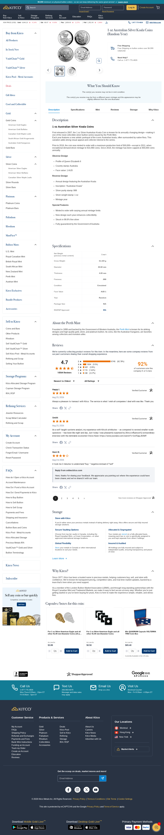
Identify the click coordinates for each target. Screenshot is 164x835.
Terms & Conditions (95, 799)
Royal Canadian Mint (15, 257)
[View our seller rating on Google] (140, 674)
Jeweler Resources (14, 413)
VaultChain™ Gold (15, 58)
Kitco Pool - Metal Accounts (19, 76)
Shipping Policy (19, 733)
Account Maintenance (15, 482)
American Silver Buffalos (18, 173)
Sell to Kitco (13, 321)
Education (16, 754)
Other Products (12, 334)
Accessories (11, 308)
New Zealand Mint (14, 271)
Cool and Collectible (16, 104)
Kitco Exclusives (14, 290)
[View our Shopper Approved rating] (79, 674)
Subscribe (11, 578)
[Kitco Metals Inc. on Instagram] (77, 790)
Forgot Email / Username (17, 453)
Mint (98, 110)
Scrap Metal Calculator (16, 418)
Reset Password (108, 11)
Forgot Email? (84, 11)
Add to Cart (71, 651)
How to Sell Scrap (14, 507)
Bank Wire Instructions (22, 742)
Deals (8, 85)
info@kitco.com (155, 22)
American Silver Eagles (17, 168)
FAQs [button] (89, 17)
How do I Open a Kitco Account (20, 477)
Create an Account (20, 751)
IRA (104, 310)
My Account (13, 435)
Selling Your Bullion (15, 364)
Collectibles (44, 742)
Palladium (10, 217)
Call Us (25, 686)
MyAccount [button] (62, 17)
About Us (89, 727)
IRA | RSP (10, 393)
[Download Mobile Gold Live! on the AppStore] (37, 827)
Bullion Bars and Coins (16, 528)
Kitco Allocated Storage (16, 537)
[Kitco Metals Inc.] (22, 709)
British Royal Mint (14, 262)
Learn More (58, 558)
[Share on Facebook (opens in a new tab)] (61, 408)
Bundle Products (14, 299)
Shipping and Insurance (16, 518)
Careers (89, 730)
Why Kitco (154, 110)
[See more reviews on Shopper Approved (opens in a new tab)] (69, 408)
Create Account (146, 7)
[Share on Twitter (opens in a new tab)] (65, 408)
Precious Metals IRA (15, 543)
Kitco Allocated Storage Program (20, 383)
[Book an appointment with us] (122, 690)
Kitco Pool (64, 730)
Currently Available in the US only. (137, 656)
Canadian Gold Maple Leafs (19, 134)
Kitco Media (90, 736)
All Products (12, 40)
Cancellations (12, 523)
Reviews (115, 110)
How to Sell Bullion (14, 502)
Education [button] (77, 17)
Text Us (67, 686)
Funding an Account (21, 745)
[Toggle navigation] (35, 33)
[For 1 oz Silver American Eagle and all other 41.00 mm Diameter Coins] (103, 618)
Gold (8, 113)
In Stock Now (12, 49)
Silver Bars (11, 187)
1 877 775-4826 (137, 22)
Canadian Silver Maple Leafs (20, 177)
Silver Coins (11, 164)
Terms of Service (111, 807)
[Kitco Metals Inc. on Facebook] (68, 790)
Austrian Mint (12, 282)
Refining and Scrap (14, 359)
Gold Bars (10, 148)
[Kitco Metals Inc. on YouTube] (96, 790)
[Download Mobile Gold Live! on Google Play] (20, 827)
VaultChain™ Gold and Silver (19, 548)
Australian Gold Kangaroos (19, 143)
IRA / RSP (64, 742)
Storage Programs (16, 376)
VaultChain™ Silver (15, 67)
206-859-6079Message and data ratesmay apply (71, 692)
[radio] (103, 361)
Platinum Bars (12, 208)
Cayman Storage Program (17, 388)
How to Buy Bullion (14, 497)
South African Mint (14, 266)
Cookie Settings (124, 799)
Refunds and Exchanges (23, 736)
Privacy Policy (79, 799)
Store (57, 548)
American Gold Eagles (17, 125)
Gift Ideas (10, 95)
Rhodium (10, 226)
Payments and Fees (15, 512)
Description (54, 110)
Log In (132, 7)
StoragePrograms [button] (35, 17)
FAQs (9, 470)
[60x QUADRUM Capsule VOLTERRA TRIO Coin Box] (142, 618)
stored (124, 534)
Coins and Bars (13, 329)
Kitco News (12, 565)
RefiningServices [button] (49, 17)
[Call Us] (15, 690)
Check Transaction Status (17, 448)
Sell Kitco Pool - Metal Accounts (20, 354)
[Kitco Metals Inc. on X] (87, 790)
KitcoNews (100, 17)
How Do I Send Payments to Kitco (21, 492)
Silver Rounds (12, 182)
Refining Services (16, 406)
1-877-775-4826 (130, 60)
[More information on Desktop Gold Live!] (76, 827)
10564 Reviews (67, 372)
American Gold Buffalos (17, 129)
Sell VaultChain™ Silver (17, 349)
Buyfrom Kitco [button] (7, 17)
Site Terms (111, 799)
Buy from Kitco (14, 33)
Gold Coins (11, 120)
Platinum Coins (13, 203)
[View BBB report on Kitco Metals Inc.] (21, 674)
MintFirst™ (11, 235)
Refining (63, 736)
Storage (134, 110)
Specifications (78, 110)
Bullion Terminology (15, 553)
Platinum (10, 196)
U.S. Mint (10, 251)
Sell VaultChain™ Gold (16, 344)
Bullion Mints (12, 244)
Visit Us (133, 686)
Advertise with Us (93, 739)
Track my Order (18, 748)
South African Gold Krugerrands (21, 138)
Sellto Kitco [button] (21, 17)
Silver (8, 156)
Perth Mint (10, 276)
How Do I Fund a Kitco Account (20, 487)
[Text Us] (56, 690)
